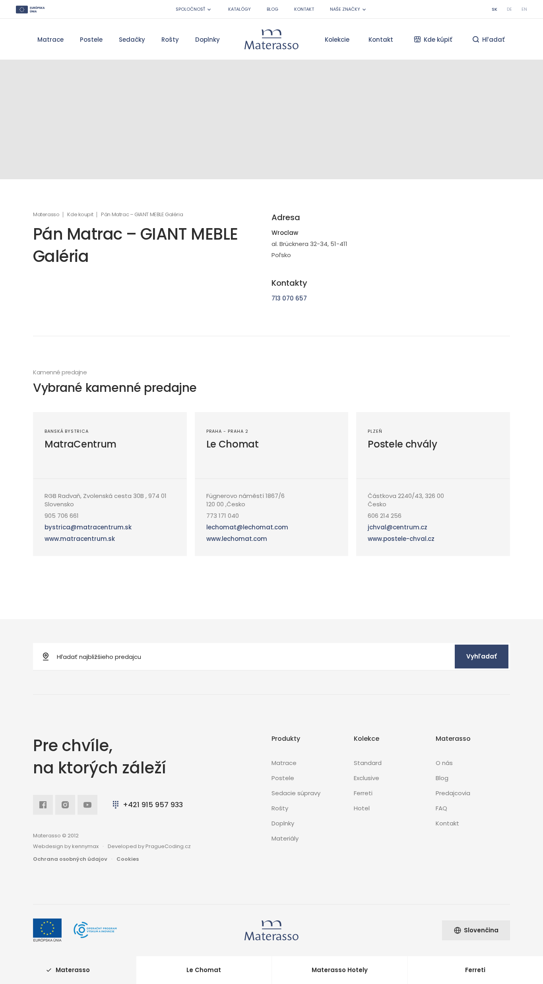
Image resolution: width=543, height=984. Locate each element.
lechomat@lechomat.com (247, 527)
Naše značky (345, 9)
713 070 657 (289, 298)
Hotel (362, 808)
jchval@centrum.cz (397, 527)
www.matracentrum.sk (80, 539)
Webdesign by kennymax (66, 846)
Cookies (127, 859)
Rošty (170, 39)
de (509, 9)
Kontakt (304, 9)
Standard (368, 763)
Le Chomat (232, 444)
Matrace (50, 39)
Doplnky (207, 39)
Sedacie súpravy (296, 793)
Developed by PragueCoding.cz (149, 846)
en (524, 9)
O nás (444, 763)
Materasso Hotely (340, 970)
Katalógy (239, 9)
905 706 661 (62, 515)
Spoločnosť (190, 9)
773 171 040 (222, 515)
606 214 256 (384, 515)
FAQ (441, 808)
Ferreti (363, 793)
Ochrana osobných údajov (70, 859)
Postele (91, 39)
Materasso (46, 214)
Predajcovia (453, 793)
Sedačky (132, 39)
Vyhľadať (481, 656)
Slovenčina (481, 930)
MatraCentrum (80, 444)
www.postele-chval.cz (401, 539)
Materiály (285, 838)
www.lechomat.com (236, 539)
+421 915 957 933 (153, 805)
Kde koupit (80, 214)
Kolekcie (337, 39)
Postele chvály (402, 444)
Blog (272, 9)
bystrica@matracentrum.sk (88, 527)
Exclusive (366, 778)
